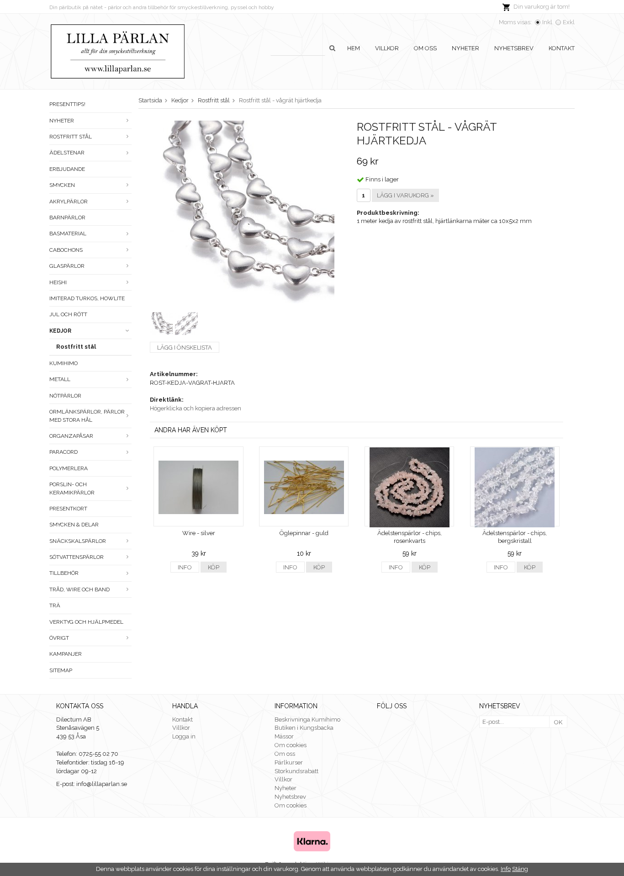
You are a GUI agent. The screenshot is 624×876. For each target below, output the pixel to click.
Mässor (284, 736)
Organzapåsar (71, 436)
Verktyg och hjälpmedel (86, 622)
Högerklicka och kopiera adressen (195, 408)
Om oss (425, 48)
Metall (59, 379)
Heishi (58, 282)
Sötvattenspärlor (76, 557)
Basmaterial (67, 233)
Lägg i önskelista (184, 347)
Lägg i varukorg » (405, 195)
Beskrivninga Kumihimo (307, 719)
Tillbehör (64, 573)
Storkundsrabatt (296, 771)
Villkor (387, 48)
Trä (54, 605)
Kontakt (562, 48)
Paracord (63, 452)
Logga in (184, 736)
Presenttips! (67, 104)
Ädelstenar (67, 152)
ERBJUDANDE (67, 169)
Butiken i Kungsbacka (304, 727)
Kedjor (60, 331)
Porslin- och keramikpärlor (72, 488)
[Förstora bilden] (243, 211)
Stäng (520, 868)
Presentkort (68, 508)
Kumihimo (63, 363)
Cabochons (66, 250)
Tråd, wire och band (79, 589)
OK (558, 722)
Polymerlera (68, 468)
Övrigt (59, 638)
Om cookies (291, 745)
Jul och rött (68, 314)
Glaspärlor (67, 266)
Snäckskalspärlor (77, 541)
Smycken (62, 185)
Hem (353, 48)
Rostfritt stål (70, 136)
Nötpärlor (65, 396)
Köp (213, 567)
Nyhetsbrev (514, 48)
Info (185, 567)
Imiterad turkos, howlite (87, 298)
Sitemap (60, 670)
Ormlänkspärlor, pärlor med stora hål (87, 416)
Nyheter (465, 48)
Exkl (569, 22)
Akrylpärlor (68, 201)
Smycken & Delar (74, 524)
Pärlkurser (289, 762)
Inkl (547, 22)
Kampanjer (65, 654)
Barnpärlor (67, 217)
